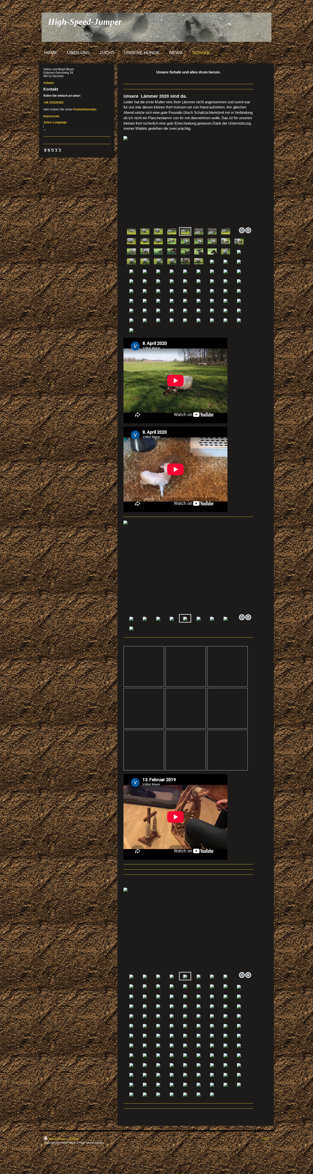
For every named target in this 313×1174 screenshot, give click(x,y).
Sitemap (73, 1138)
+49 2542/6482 (53, 102)
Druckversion (57, 1138)
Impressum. (51, 116)
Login (265, 1138)
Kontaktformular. (85, 109)
